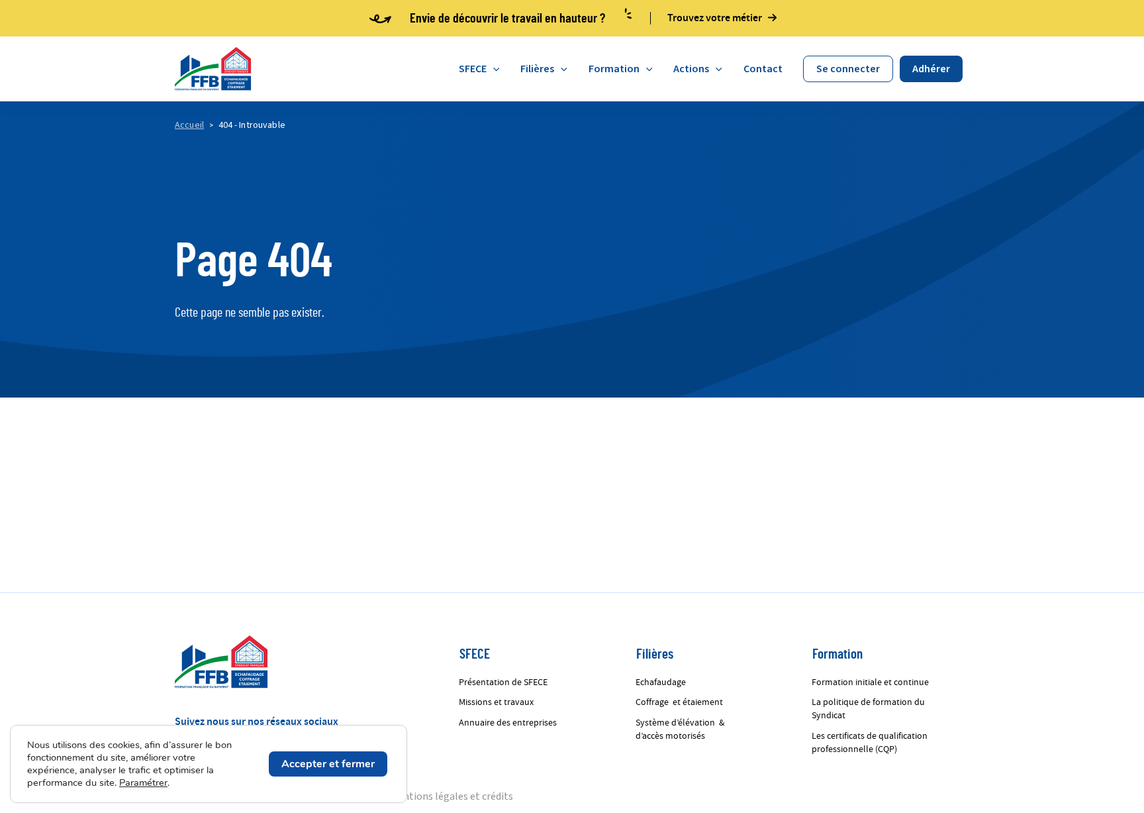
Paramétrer (143, 782)
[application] (493, 69)
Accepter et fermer (328, 764)
